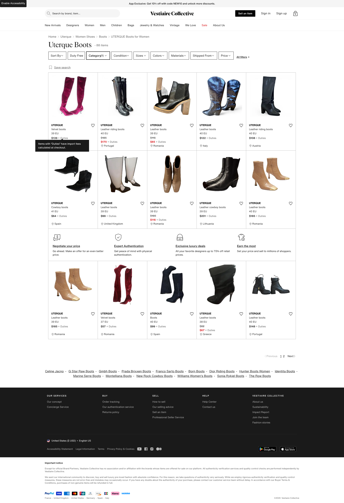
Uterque (65, 36)
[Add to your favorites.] (93, 125)
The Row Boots (260, 376)
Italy (107, 498)
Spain (100, 498)
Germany (90, 498)
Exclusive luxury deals (190, 246)
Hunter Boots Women (254, 371)
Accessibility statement (60, 449)
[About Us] (227, 25)
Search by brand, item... (66, 13)
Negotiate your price (66, 246)
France (48, 498)
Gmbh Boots (108, 371)
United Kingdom (61, 498)
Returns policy (110, 412)
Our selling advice (162, 407)
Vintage (174, 25)
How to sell (158, 402)
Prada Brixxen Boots (136, 371)
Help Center (209, 402)
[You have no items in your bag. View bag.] (295, 13)
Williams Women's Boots (194, 376)
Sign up (281, 13)
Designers (72, 25)
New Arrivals (53, 25)
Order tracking (111, 402)
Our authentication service (118, 407)
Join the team (260, 417)
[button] (295, 13)
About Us (219, 25)
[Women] (97, 25)
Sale (204, 25)
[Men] (108, 25)
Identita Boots (285, 371)
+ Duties (63, 138)
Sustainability (260, 407)
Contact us (208, 407)
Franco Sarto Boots (170, 371)
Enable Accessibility (13, 3)
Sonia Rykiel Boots (230, 376)
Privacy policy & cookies (120, 449)
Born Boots (196, 371)
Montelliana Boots (119, 376)
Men (103, 25)
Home (52, 36)
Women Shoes (85, 36)
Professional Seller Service (168, 417)
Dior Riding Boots (222, 371)
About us (257, 402)
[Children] (124, 25)
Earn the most (246, 246)
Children (116, 25)
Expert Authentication (129, 246)
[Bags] (136, 25)
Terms (101, 449)
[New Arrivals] (63, 25)
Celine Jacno (54, 371)
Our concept (54, 402)
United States (77, 498)
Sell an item (245, 13)
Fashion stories (261, 422)
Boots (103, 36)
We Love (190, 25)
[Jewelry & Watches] (166, 25)
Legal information (85, 449)
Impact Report (260, 412)
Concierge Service (58, 407)
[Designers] (81, 25)
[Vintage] (182, 25)
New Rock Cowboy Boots (155, 376)
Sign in (266, 13)
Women (89, 25)
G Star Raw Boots (81, 371)
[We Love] (198, 25)
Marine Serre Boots (87, 376)
